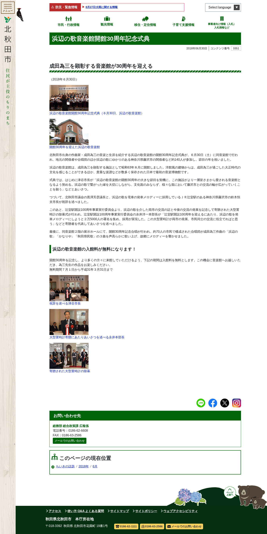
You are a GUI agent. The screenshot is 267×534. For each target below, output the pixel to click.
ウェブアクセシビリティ (180, 511)
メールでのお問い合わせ (70, 440)
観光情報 (107, 24)
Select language (220, 7)
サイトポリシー (146, 511)
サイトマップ (119, 511)
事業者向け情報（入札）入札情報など (222, 26)
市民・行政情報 (69, 24)
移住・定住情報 (145, 24)
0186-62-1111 (128, 526)
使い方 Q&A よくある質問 (85, 511)
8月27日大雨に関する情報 (102, 7)
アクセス (55, 511)
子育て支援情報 (183, 24)
